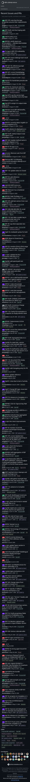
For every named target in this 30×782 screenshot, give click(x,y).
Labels (2, 6)
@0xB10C (20, 776)
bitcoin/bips (5, 770)
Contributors (4, 9)
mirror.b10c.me (15, 780)
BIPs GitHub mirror (10, 2)
